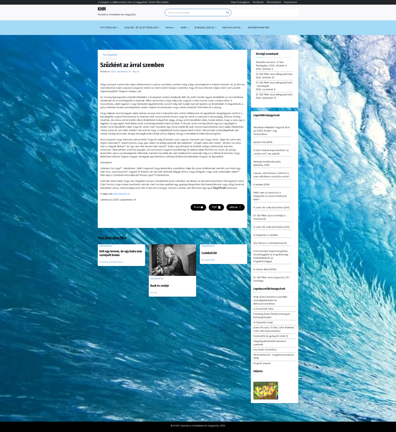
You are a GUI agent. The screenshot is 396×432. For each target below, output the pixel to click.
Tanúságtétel (110, 55)
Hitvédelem (108, 28)
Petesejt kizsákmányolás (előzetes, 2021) (267, 163)
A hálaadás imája (263, 322)
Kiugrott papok (262, 363)
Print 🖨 (198, 207)
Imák (184, 28)
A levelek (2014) (261, 185)
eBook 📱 (236, 207)
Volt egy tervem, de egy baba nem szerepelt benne (120, 253)
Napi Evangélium (240, 2)
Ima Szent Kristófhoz (265, 350)
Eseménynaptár (258, 28)
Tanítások (258, 2)
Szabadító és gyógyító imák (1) (270, 336)
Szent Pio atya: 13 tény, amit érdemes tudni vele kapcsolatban (273, 329)
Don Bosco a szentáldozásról (270, 243)
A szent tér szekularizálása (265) (271, 227)
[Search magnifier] (228, 12)
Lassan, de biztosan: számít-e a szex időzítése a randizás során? (271, 175)
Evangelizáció (204, 28)
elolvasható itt (121, 194)
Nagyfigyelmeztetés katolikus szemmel (269, 343)
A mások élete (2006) (264, 269)
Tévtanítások (274, 2)
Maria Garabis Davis (113, 262)
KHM (102, 9)
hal (137, 72)
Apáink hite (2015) (262, 142)
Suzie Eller (210, 260)
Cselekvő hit (209, 253)
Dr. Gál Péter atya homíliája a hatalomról (269, 217)
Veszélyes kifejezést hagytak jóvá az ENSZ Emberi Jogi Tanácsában (271, 130)
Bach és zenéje (159, 285)
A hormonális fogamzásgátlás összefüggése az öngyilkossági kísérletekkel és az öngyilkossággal (270, 256)
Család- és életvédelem (141, 28)
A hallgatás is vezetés (265, 235)
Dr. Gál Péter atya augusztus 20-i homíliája (271, 279)
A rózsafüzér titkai (263, 309)
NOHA (169, 28)
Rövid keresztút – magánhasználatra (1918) (273, 356)
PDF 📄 (216, 207)
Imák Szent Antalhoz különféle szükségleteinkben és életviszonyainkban (270, 300)
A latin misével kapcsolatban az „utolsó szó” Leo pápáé (271, 152)
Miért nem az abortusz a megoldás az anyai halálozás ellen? (270, 196)
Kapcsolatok (231, 28)
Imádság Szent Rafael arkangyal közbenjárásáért (271, 316)
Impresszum (290, 2)
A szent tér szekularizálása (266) (271, 207)
